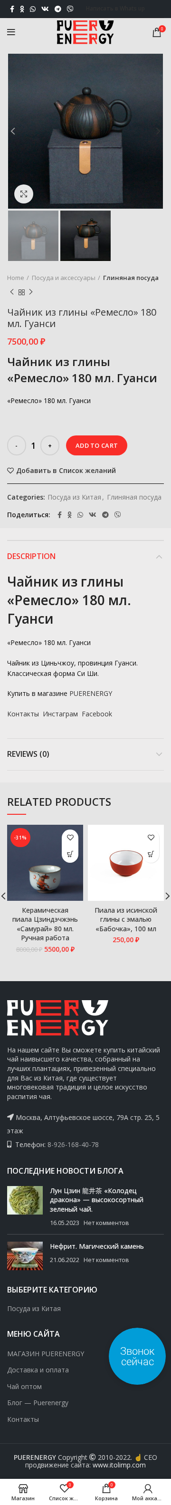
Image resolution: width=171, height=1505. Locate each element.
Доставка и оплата (38, 1369)
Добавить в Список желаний (66, 470)
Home (15, 277)
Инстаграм (60, 713)
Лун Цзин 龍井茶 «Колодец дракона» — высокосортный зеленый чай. (96, 1200)
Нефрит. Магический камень (97, 1246)
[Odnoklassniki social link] (22, 9)
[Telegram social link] (58, 9)
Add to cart (97, 445)
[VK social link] (45, 9)
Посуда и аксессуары (63, 277)
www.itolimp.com (119, 1464)
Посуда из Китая (74, 497)
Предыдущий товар (12, 292)
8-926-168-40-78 (73, 1144)
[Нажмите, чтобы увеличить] (23, 193)
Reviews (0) (28, 754)
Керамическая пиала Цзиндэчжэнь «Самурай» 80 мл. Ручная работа (45, 924)
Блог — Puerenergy (37, 1402)
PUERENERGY (90, 693)
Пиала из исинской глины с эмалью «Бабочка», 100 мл (126, 919)
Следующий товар (31, 292)
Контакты (23, 713)
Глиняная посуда (131, 277)
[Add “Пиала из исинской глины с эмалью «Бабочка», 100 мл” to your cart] (150, 854)
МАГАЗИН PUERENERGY (45, 1353)
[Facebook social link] (12, 9)
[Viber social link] (70, 9)
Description (31, 556)
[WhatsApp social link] (32, 9)
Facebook (97, 713)
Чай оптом (24, 1386)
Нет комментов (106, 1223)
